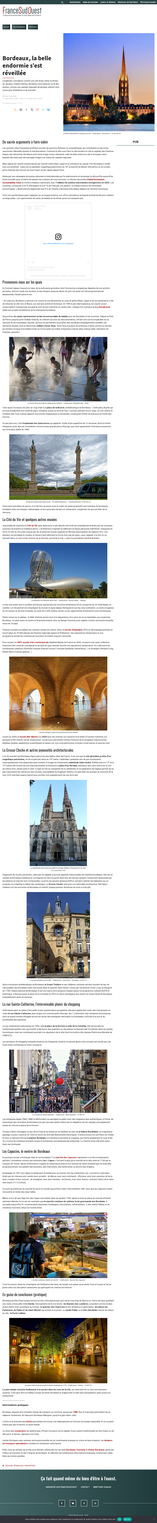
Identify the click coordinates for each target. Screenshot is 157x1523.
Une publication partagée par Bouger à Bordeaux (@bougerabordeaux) (58, 276)
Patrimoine (33, 27)
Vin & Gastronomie (148, 2)
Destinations (75, 2)
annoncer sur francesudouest (61, 1487)
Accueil (6, 27)
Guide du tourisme (90, 2)
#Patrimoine (19, 1466)
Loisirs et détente (108, 2)
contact (85, 1487)
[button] (62, 2)
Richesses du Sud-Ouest (128, 2)
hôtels (29, 1421)
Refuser (127, 1519)
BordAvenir (104, 307)
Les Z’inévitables (19, 27)
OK (119, 1519)
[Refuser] (154, 1519)
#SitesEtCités (29, 1466)
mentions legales (102, 1487)
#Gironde (9, 1466)
